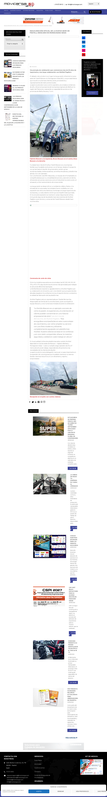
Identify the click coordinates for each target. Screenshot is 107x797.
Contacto (37, 771)
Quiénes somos (39, 768)
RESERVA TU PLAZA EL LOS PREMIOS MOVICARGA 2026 (19, 88)
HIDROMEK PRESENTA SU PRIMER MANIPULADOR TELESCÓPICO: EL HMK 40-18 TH (73, 646)
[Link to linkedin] (83, 42)
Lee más (72, 468)
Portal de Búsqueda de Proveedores (42, 776)
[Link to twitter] (83, 46)
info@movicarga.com (75, 4)
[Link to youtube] (83, 55)
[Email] (44, 401)
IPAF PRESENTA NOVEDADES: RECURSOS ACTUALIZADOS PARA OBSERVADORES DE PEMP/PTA (72, 694)
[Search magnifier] (22, 39)
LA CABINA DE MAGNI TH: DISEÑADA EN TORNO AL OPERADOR (74, 480)
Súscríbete (91, 93)
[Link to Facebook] (83, 38)
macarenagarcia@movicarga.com (18, 775)
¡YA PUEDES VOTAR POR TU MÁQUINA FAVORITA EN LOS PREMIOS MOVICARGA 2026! (14, 76)
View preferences (82, 791)
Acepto (38, 791)
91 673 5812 (10, 771)
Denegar (61, 791)
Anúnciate (37, 764)
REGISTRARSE (96, 12)
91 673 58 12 (59, 4)
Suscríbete (38, 760)
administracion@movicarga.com (17, 777)
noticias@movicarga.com (15, 779)
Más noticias (71, 738)
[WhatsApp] (41, 402)
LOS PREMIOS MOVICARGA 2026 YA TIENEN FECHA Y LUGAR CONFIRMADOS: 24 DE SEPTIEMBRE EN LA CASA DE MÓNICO (14, 103)
